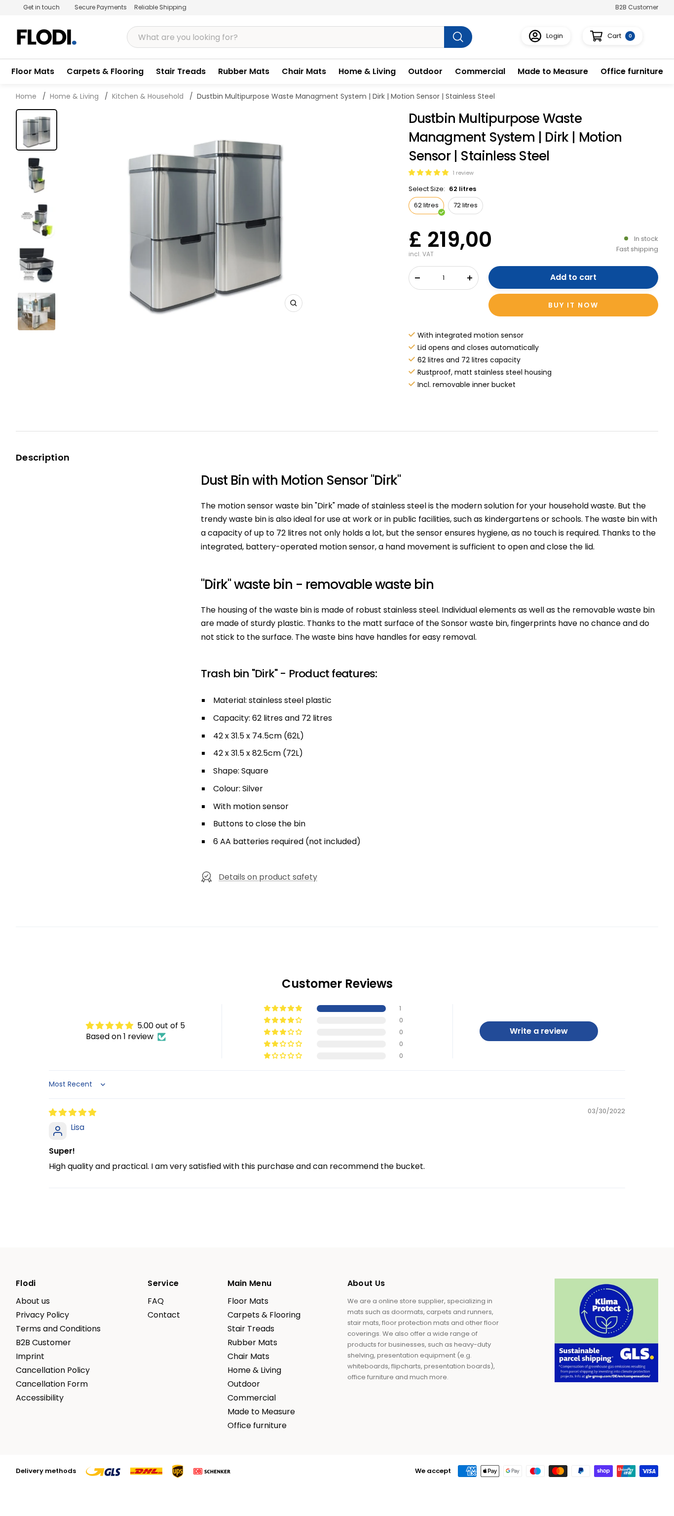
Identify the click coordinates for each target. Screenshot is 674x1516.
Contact (164, 1315)
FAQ (156, 1301)
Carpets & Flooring (105, 71)
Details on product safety (268, 877)
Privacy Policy (42, 1315)
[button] (429, 172)
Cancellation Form (52, 1384)
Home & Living (367, 71)
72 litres (465, 205)
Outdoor (425, 71)
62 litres (426, 205)
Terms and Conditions (58, 1328)
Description (43, 457)
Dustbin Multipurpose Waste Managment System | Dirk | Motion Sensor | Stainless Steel (346, 96)
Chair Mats (304, 71)
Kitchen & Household (148, 96)
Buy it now (573, 305)
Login (554, 35)
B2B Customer (636, 7)
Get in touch (41, 7)
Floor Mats (32, 71)
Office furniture (631, 71)
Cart (619, 35)
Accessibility (40, 1398)
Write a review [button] (539, 1031)
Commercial (480, 71)
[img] (72, 1112)
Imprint (30, 1356)
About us (33, 1301)
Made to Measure (553, 71)
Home (27, 96)
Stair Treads (181, 71)
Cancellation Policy (53, 1370)
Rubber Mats (243, 71)
